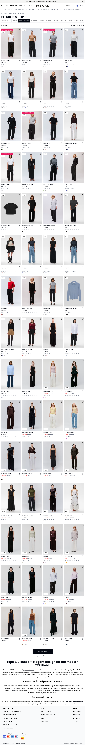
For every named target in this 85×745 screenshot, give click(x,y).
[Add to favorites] (19, 30)
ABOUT (21, 6)
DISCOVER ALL (12, 13)
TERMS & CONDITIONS (10, 718)
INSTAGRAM (77, 711)
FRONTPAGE (4, 13)
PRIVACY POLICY (8, 721)
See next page (42, 651)
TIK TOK (75, 721)
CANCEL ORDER (8, 728)
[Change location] (77, 5)
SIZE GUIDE (44, 721)
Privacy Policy (6, 743)
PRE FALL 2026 (28, 6)
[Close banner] (82, 1)
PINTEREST (76, 718)
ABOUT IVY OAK (46, 711)
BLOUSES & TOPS (22, 13)
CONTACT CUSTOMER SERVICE (12, 711)
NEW (2, 6)
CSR (42, 718)
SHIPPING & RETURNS (9, 715)
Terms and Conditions (18, 743)
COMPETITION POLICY (10, 725)
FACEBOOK (77, 715)
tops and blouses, (28, 670)
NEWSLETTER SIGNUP (48, 715)
